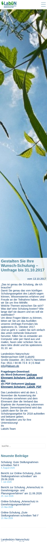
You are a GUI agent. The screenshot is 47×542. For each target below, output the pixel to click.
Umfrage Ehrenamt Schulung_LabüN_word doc (22, 377)
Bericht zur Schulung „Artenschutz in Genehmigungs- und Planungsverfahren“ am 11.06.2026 (22, 490)
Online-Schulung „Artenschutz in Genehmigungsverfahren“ (19, 503)
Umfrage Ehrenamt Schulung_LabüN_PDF (21, 385)
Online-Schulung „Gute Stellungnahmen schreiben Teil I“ (20, 514)
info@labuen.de (10, 365)
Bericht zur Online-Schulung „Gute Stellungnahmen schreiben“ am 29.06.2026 (21, 476)
